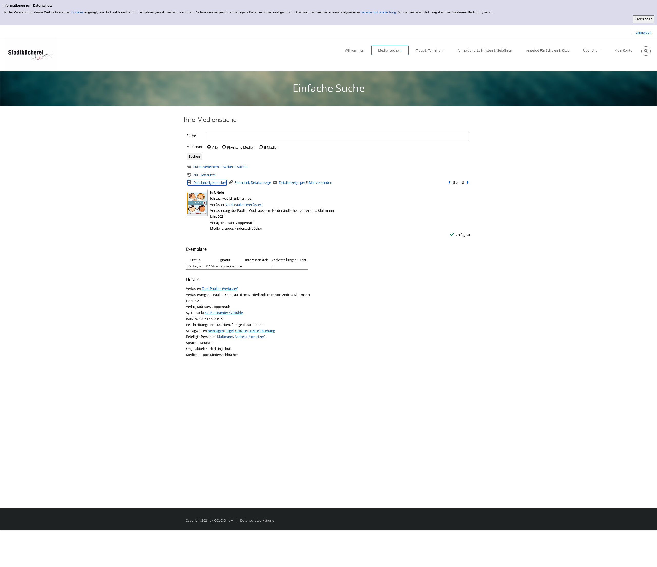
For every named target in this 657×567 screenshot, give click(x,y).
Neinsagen (216, 330)
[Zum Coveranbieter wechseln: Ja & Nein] (197, 203)
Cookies (77, 12)
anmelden (643, 32)
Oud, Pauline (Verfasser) (244, 204)
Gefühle (241, 330)
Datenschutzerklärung (257, 520)
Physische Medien (241, 147)
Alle (215, 147)
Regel (229, 330)
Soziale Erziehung (261, 330)
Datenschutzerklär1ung (378, 12)
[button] (646, 51)
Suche (191, 135)
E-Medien (271, 147)
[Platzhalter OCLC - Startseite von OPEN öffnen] (30, 54)
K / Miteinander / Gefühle (224, 312)
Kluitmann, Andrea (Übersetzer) (241, 336)
